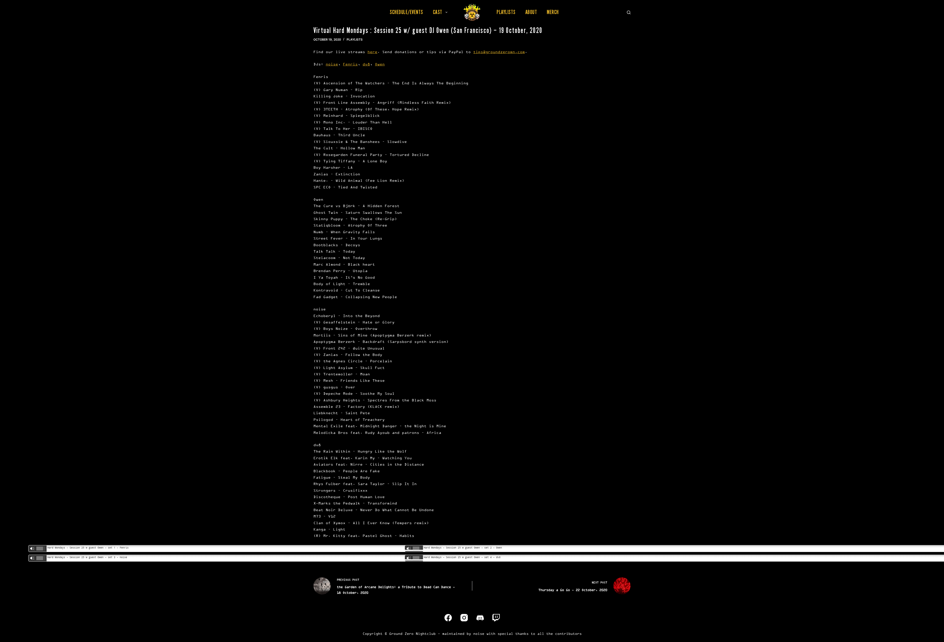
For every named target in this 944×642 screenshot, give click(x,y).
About (531, 12)
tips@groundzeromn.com (499, 52)
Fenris (350, 64)
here (372, 52)
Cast (437, 12)
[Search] (629, 12)
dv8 (366, 64)
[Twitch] (496, 617)
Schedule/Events (406, 12)
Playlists (506, 12)
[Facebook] (448, 617)
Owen (380, 64)
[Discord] (480, 617)
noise (332, 64)
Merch (553, 12)
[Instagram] (464, 617)
